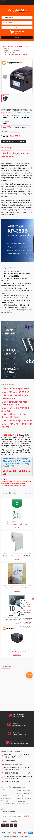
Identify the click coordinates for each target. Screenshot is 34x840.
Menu (17, 37)
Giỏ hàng (5, 801)
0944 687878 (26, 604)
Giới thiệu (21, 796)
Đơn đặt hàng (6, 798)
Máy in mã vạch (10, 52)
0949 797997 (26, 620)
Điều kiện (27, 836)
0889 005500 (26, 616)
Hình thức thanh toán (24, 798)
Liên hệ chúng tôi (23, 804)
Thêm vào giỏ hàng (9, 142)
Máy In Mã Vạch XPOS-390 (15, 392)
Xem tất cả (29, 493)
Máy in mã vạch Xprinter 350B (16, 420)
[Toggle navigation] (3, 2)
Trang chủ (6, 50)
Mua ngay (21, 142)
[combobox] (17, 17)
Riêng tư (22, 836)
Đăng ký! (27, 816)
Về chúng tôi (21, 801)
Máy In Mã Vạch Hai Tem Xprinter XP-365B (14, 415)
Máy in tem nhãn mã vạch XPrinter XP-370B (14, 403)
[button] (5, 77)
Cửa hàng (5, 795)
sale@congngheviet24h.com (14, 764)
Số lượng (4, 131)
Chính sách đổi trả (23, 793)
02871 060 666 (27, 610)
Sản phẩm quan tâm (9, 803)
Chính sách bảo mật (24, 790)
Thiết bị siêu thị (16, 50)
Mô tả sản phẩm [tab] (8, 147)
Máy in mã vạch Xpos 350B (15, 388)
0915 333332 (26, 624)
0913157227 (26, 628)
